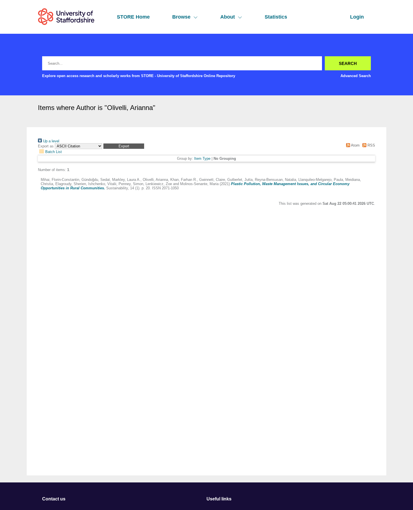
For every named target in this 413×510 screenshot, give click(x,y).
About (227, 17)
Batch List (53, 152)
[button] (123, 146)
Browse (181, 17)
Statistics (276, 17)
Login (357, 17)
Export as (46, 146)
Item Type (202, 158)
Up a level (50, 141)
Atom (354, 145)
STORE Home (133, 17)
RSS (370, 145)
